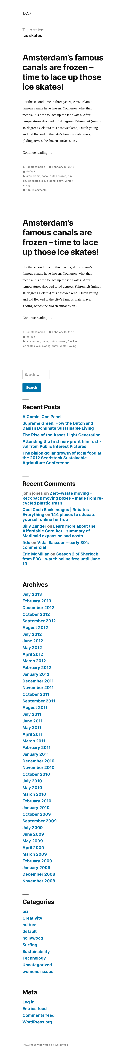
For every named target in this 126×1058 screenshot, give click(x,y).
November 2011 (38, 687)
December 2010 (38, 760)
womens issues (37, 971)
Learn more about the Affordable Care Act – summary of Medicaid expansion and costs (58, 531)
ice (24, 180)
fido (26, 542)
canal (45, 176)
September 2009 (39, 820)
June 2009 (33, 834)
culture (29, 924)
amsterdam (33, 176)
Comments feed (38, 1015)
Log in (28, 1002)
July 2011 (31, 714)
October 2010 (36, 774)
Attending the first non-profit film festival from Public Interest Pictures (62, 444)
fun (70, 176)
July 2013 (32, 594)
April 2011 (32, 734)
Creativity (32, 918)
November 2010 (38, 767)
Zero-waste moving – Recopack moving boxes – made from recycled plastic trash (62, 498)
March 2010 (34, 794)
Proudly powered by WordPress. (48, 1044)
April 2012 (32, 654)
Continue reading (37, 152)
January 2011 (35, 754)
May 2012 (32, 647)
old (43, 180)
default (30, 171)
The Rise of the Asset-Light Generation (61, 434)
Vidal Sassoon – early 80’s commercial (55, 545)
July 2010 (32, 780)
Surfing (29, 944)
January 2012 (35, 674)
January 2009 (36, 867)
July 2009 (32, 827)
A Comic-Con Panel (42, 416)
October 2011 (35, 694)
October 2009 (36, 814)
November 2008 (38, 880)
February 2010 (36, 800)
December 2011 (38, 681)
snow (60, 180)
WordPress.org (37, 1021)
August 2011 (34, 707)
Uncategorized (37, 964)
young (26, 185)
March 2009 (34, 854)
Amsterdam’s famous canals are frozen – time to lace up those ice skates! (62, 72)
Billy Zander (34, 526)
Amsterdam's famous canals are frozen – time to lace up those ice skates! (60, 237)
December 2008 (38, 874)
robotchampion (35, 166)
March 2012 (34, 660)
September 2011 (38, 701)
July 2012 (32, 634)
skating (51, 180)
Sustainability (36, 951)
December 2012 (38, 607)
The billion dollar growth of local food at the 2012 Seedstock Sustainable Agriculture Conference (61, 458)
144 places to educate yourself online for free (58, 517)
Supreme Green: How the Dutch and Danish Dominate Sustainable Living (58, 426)
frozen (62, 176)
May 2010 (32, 787)
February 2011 (36, 747)
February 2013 (36, 600)
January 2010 (36, 807)
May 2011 (31, 727)
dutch (53, 176)
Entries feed (34, 1008)
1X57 (27, 13)
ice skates (34, 180)
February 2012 (36, 667)
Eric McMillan (35, 554)
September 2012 (39, 620)
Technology (34, 958)
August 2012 (35, 627)
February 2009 (37, 860)
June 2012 (32, 640)
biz (25, 911)
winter (68, 180)
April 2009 (33, 847)
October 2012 (36, 614)
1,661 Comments (36, 190)
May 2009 (32, 840)
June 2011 (32, 720)
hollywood (32, 938)
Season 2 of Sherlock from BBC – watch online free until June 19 (61, 559)
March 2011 (33, 740)
